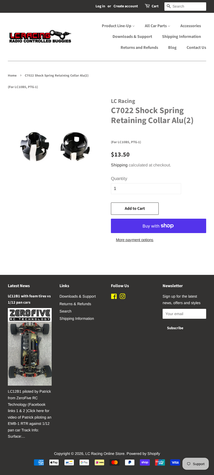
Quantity (119, 178)
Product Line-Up (117, 26)
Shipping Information (181, 36)
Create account (126, 6)
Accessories (190, 26)
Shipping (119, 165)
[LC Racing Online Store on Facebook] (114, 297)
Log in (100, 6)
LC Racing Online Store (104, 453)
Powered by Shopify (143, 453)
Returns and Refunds (139, 47)
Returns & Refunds (75, 304)
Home (12, 75)
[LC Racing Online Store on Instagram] (122, 297)
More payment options (134, 239)
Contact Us (196, 47)
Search (66, 311)
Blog (172, 47)
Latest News (19, 286)
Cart (155, 6)
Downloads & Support (132, 36)
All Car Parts (156, 26)
